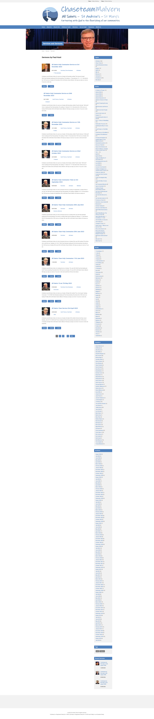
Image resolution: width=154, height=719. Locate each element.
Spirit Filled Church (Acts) (101, 209)
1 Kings (97, 255)
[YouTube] (111, 27)
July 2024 (98, 502)
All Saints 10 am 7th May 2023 (62, 283)
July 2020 (98, 594)
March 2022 (98, 555)
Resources (91, 27)
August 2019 (98, 615)
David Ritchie (99, 371)
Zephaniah (98, 335)
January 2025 (99, 490)
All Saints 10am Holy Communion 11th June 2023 (68, 258)
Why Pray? (98, 240)
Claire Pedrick (99, 365)
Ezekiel (97, 281)
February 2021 (99, 580)
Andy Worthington (100, 353)
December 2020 (99, 584)
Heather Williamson (100, 386)
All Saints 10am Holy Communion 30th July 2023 (68, 205)
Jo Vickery (98, 401)
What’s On (98, 27)
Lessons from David (100, 167)
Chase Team (98, 63)
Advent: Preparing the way (102, 103)
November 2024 (99, 494)
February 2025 (99, 488)
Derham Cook (99, 372)
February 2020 (99, 603)
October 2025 (99, 473)
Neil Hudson (98, 422)
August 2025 (98, 477)
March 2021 (98, 578)
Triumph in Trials (99, 223)
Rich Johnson (99, 434)
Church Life (57, 27)
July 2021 (98, 571)
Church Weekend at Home (101, 65)
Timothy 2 (98, 331)
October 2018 (99, 634)
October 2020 (99, 588)
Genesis (55, 211)
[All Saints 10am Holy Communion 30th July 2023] (46, 211)
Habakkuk (98, 289)
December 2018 (99, 630)
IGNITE (97, 70)
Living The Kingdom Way (101, 177)
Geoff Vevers (56, 99)
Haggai (97, 291)
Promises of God (99, 200)
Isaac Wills (98, 392)
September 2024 (99, 498)
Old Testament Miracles (101, 184)
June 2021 (98, 573)
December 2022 (99, 538)
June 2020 (98, 596)
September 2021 (99, 567)
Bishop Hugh (98, 357)
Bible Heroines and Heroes (102, 106)
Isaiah (97, 295)
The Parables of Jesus (101, 219)
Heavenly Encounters (100, 143)
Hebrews (60, 211)
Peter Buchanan (69, 70)
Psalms (55, 130)
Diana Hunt (98, 374)
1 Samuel (56, 159)
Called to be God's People (101, 109)
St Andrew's (98, 77)
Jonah (97, 303)
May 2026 (98, 460)
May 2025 (98, 483)
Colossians (56, 289)
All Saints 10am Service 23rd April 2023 (65, 308)
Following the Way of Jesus (102, 125)
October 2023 (99, 519)
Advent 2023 (98, 92)
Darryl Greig (98, 367)
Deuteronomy (99, 276)
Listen (58, 144)
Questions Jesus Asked (101, 202)
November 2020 (99, 586)
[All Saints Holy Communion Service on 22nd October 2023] (46, 157)
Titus (97, 333)
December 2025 (99, 469)
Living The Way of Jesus (101, 180)
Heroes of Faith (99, 145)
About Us (49, 27)
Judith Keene (99, 407)
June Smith (98, 409)
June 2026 (98, 458)
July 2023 (98, 525)
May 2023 (98, 529)
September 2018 (99, 636)
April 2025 (98, 484)
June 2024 (98, 504)
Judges (97, 306)
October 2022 (99, 542)
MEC (97, 72)
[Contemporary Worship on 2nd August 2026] (97, 683)
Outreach (98, 76)
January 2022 (99, 559)
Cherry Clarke (99, 361)
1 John (97, 253)
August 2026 (98, 454)
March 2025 (98, 486)
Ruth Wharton (99, 440)
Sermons (47, 51)
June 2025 (98, 481)
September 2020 (99, 590)
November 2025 (99, 471)
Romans (97, 329)
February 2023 (99, 534)
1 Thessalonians (57, 73)
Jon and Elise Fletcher (101, 403)
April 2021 (98, 577)
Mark (97, 312)
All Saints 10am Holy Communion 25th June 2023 (68, 231)
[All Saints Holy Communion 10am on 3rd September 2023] (46, 186)
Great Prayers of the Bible (102, 129)
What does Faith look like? (102, 235)
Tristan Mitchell (99, 443)
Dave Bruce (98, 369)
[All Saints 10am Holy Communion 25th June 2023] (46, 237)
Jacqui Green (99, 394)
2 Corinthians (99, 262)
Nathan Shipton (99, 418)
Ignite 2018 (98, 156)
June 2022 (98, 550)
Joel (97, 299)
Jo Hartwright (99, 399)
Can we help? (83, 27)
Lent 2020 (98, 163)
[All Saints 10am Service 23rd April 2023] (46, 314)
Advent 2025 (98, 96)
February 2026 (99, 465)
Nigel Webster (99, 426)
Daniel (97, 274)
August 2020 (98, 592)
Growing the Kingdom (100, 137)
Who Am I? (98, 239)
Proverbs (98, 324)
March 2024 (98, 509)
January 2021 (99, 582)
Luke (97, 310)
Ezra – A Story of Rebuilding (102, 120)
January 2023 (99, 536)
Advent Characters (100, 98)
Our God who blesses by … (102, 194)
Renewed (98, 203)
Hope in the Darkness (100, 146)
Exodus (97, 280)
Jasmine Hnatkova (100, 397)
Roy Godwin (98, 436)
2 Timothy (98, 268)
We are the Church (100, 228)
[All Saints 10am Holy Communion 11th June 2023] (46, 264)
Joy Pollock (98, 405)
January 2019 (99, 628)
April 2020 (98, 600)
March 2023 (98, 532)
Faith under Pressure (100, 123)
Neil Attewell (98, 420)
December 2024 (99, 492)
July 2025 (98, 479)
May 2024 (98, 506)
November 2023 (99, 517)
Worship (97, 79)
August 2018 (98, 638)
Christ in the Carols (100, 113)
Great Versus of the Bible (101, 132)
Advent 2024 (98, 94)
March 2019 (98, 625)
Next (72, 336)
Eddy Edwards (99, 376)
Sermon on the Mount (101, 207)
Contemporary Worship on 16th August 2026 (104, 664)
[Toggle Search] (42, 1)
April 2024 (98, 508)
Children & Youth (66, 27)
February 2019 (99, 626)
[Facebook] (107, 27)
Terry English (99, 442)
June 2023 (98, 527)
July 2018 (98, 640)
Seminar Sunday (99, 205)
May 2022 (98, 552)
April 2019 (98, 623)
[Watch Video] (107, 668)
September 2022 (99, 544)
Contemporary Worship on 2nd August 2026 (103, 682)
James (97, 297)
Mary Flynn (98, 417)
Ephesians (98, 278)
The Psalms (98, 221)
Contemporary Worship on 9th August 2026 (103, 673)
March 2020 (98, 602)
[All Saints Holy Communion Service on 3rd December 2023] (46, 70)
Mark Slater (98, 413)
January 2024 (99, 513)
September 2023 (99, 521)
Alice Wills (98, 351)
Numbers (98, 320)
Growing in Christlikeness (101, 134)
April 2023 (98, 531)
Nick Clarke (98, 424)
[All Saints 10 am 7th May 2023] (46, 289)
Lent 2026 (98, 165)
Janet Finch (98, 395)
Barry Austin (98, 355)
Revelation (98, 328)
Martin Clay (98, 415)
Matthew (79, 185)
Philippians (98, 322)
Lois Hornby (98, 411)
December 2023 (99, 515)
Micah (97, 316)
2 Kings (97, 264)
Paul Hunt (53, 51)
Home (43, 27)
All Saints (79, 70)
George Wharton (99, 384)
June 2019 (98, 619)
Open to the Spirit (100, 186)
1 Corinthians (99, 251)
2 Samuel (47, 101)
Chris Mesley (99, 363)
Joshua (97, 305)
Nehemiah (98, 318)
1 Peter (97, 257)
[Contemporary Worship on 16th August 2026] (97, 664)
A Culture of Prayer (100, 90)
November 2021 (99, 563)
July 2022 (98, 548)
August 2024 (98, 500)
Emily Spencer (99, 378)
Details (44, 86)
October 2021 (99, 565)
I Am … (97, 152)
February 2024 (99, 511)
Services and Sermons (53, 43)
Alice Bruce (98, 349)
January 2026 (99, 467)
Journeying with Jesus (101, 161)
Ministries (75, 27)
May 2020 (98, 598)
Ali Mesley (98, 347)
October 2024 (99, 496)
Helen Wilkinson (99, 390)
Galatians (98, 285)
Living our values (99, 172)
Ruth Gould (98, 438)
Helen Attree (99, 388)
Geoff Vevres (99, 382)
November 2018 (99, 632)
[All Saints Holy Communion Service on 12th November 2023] (46, 128)
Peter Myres (98, 432)
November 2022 (99, 540)
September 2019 (99, 613)
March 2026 (98, 463)
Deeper (97, 68)
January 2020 (99, 605)
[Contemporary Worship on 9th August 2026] (97, 673)
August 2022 (98, 546)
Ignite (97, 154)
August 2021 (98, 569)
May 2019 (98, 621)
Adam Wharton (99, 346)
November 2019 (99, 609)
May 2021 (98, 575)
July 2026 (98, 456)
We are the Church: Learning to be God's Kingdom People (100, 232)
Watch (51, 86)
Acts (97, 270)
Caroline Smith (99, 359)
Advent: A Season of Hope (102, 99)
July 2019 (98, 617)
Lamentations (99, 308)
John (55, 314)
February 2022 (99, 557)
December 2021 (99, 561)
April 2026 (98, 461)
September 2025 (99, 475)
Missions (98, 74)
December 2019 (99, 607)
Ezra (97, 283)
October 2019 (99, 611)
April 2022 (98, 554)
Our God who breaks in (101, 198)
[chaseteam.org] (109, 27)
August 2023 (98, 523)
